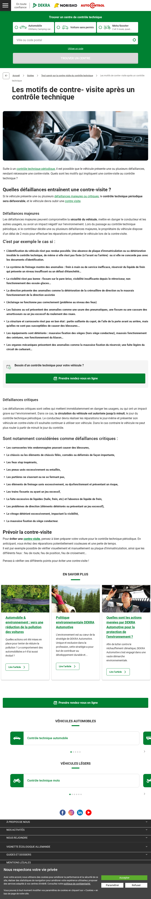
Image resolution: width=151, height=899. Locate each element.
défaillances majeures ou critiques (76, 196)
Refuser (136, 885)
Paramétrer (112, 885)
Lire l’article (14, 667)
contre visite (72, 201)
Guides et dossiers (18, 854)
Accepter (124, 877)
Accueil (16, 75)
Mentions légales (18, 862)
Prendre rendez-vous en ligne (78, 378)
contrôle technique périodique (36, 169)
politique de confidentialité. (77, 883)
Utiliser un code (75, 48)
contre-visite (32, 539)
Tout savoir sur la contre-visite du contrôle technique (67, 75)
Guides (30, 75)
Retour (6, 75)
